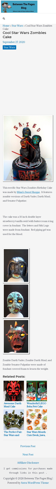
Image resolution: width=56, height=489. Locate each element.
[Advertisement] (28, 82)
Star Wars (17, 25)
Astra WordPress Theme (35, 482)
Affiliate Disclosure (28, 462)
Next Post (28, 454)
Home (6, 25)
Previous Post (27, 446)
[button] (4, 18)
